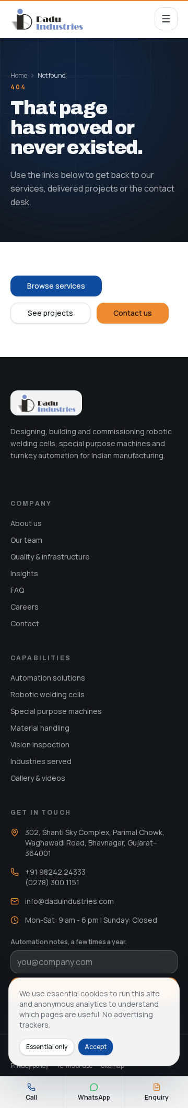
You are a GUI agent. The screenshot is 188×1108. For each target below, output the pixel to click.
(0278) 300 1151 (52, 882)
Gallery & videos (37, 778)
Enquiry (157, 1097)
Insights (24, 573)
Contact (24, 623)
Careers (24, 607)
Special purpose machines (56, 711)
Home (18, 76)
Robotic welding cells (47, 694)
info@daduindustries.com (69, 901)
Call (31, 1097)
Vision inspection (39, 744)
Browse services (56, 286)
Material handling (39, 728)
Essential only (46, 1046)
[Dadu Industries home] (46, 18)
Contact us (132, 313)
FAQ (17, 590)
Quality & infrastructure (50, 557)
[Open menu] (166, 18)
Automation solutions (47, 678)
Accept (96, 1046)
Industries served (41, 761)
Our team (26, 540)
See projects (50, 313)
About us (26, 523)
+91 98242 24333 (55, 872)
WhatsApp (94, 1097)
